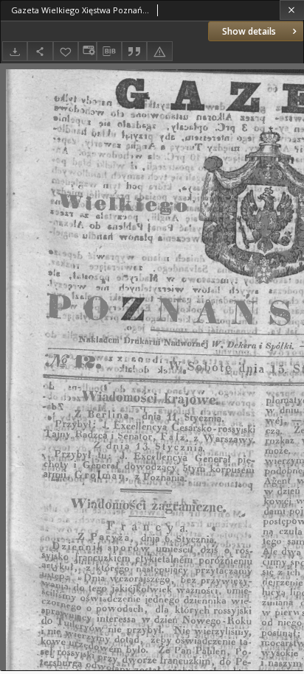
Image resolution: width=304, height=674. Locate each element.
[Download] (14, 51)
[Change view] (87, 51)
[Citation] (134, 51)
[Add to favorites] (65, 51)
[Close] (292, 10)
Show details (249, 31)
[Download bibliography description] (109, 51)
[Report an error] (159, 51)
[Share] (39, 51)
